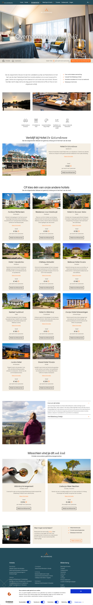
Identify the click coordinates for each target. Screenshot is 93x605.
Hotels (26, 2)
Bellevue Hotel (41, 583)
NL (88, 2)
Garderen (46, 214)
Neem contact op (76, 540)
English (62, 585)
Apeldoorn (68, 149)
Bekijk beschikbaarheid (68, 172)
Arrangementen (35, 2)
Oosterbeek (46, 314)
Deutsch (62, 587)
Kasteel (40, 574)
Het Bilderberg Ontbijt (55, 416)
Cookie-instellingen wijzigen (68, 581)
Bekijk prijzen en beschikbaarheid (81, 61)
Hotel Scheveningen (16, 572)
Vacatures (63, 572)
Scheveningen (77, 314)
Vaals (16, 314)
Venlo (76, 214)
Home (21, 2)
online (50, 531)
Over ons (62, 574)
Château (40, 577)
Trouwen (58, 2)
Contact (62, 578)
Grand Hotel (40, 568)
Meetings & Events (47, 2)
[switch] (43, 602)
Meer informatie (68, 156)
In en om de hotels (54, 403)
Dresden (76, 264)
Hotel (13, 568)
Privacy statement (65, 579)
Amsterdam (16, 364)
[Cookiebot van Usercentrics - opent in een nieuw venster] (9, 602)
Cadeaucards (64, 2)
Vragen (71, 2)
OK (81, 591)
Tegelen (46, 264)
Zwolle (46, 364)
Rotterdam (16, 214)
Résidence (17, 581)
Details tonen (78, 602)
